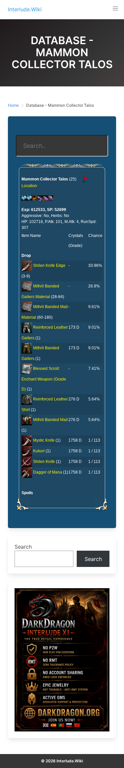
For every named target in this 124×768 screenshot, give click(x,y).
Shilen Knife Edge (49, 265)
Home (13, 105)
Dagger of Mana (47, 472)
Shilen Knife (44, 461)
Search (23, 546)
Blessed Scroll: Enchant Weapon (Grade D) (43, 378)
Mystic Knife (44, 440)
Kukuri (39, 451)
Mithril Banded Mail (50, 419)
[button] (115, 8)
